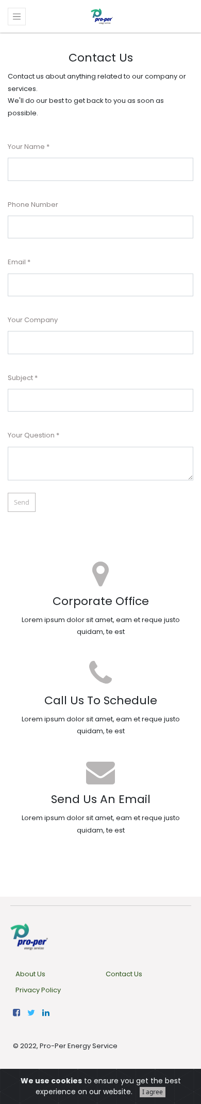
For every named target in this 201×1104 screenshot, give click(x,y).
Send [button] (21, 502)
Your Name (26, 147)
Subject (20, 378)
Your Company (33, 320)
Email (17, 262)
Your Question (31, 435)
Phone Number (33, 204)
